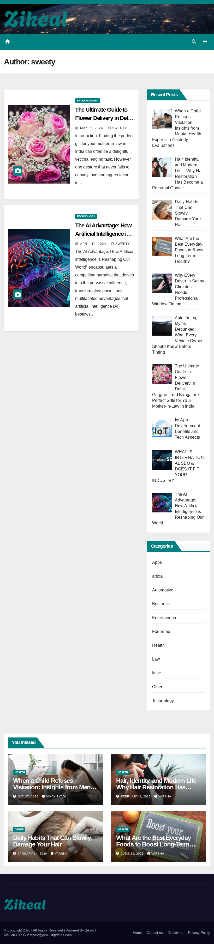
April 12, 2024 (93, 244)
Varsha (164, 796)
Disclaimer (175, 933)
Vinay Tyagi (56, 796)
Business (161, 604)
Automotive (163, 590)
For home (161, 631)
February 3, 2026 (136, 796)
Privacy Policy (199, 933)
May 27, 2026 (28, 796)
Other (157, 687)
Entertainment (88, 100)
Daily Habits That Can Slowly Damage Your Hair (52, 841)
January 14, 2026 (33, 853)
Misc (156, 673)
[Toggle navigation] (205, 41)
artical (158, 576)
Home (137, 933)
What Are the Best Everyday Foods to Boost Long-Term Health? (153, 844)
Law (156, 659)
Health (158, 645)
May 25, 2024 (92, 128)
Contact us (154, 933)
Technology (86, 216)
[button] (194, 41)
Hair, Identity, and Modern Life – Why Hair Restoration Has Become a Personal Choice (158, 787)
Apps (157, 562)
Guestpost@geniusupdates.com (47, 935)
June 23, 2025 (133, 853)
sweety (119, 128)
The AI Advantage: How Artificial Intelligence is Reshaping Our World (103, 233)
